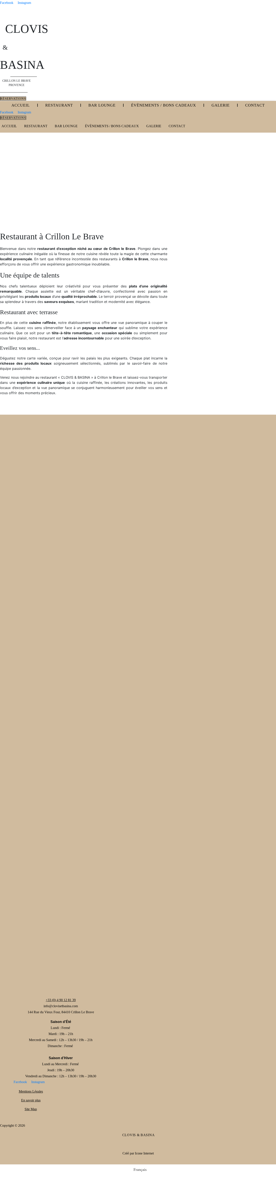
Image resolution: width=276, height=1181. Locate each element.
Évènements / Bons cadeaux (163, 105)
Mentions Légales (31, 1091)
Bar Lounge (102, 105)
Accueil (20, 105)
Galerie (221, 105)
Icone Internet (144, 1153)
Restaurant (59, 105)
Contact (255, 105)
